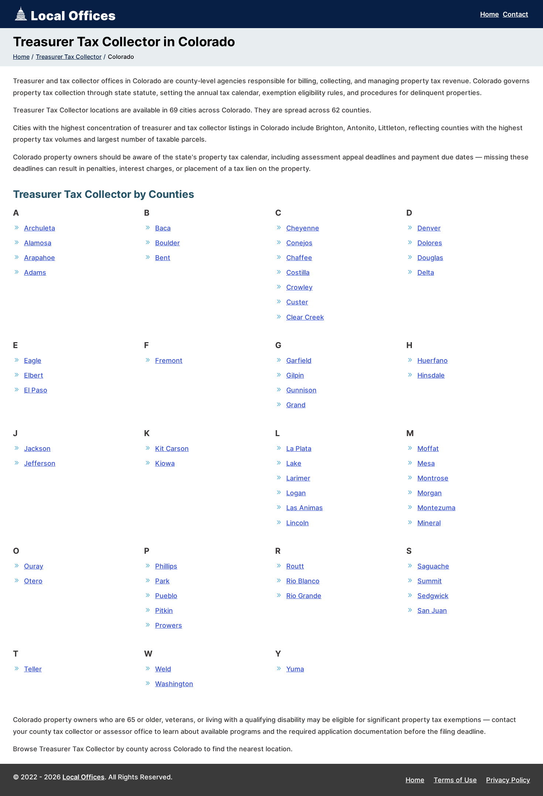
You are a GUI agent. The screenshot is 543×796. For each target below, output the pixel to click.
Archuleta (39, 228)
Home (489, 14)
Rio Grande (303, 596)
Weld (163, 669)
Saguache (433, 566)
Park (162, 581)
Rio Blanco (303, 581)
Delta (425, 272)
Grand (295, 405)
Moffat (428, 448)
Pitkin (164, 610)
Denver (429, 228)
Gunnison (301, 390)
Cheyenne (302, 228)
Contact (515, 14)
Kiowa (165, 463)
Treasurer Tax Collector (69, 56)
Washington (174, 684)
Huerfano (432, 360)
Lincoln (297, 523)
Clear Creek (305, 317)
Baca (163, 228)
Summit (429, 581)
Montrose (432, 478)
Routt (295, 566)
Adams (35, 272)
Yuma (295, 669)
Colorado (121, 56)
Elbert (33, 375)
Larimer (298, 478)
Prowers (168, 625)
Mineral (429, 523)
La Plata (298, 448)
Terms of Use (455, 780)
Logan (296, 493)
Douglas (430, 258)
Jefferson (39, 463)
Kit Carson (172, 448)
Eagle (32, 360)
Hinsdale (431, 375)
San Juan (432, 610)
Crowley (299, 287)
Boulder (167, 243)
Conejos (299, 243)
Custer (297, 302)
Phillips (166, 566)
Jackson (37, 448)
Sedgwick (432, 596)
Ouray (33, 566)
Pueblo (166, 596)
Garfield (298, 360)
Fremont (168, 360)
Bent (162, 258)
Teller (33, 669)
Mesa (426, 463)
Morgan (429, 493)
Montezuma (436, 508)
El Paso (35, 390)
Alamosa (37, 243)
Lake (293, 463)
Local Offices (83, 777)
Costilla (298, 272)
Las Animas (304, 508)
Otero (33, 581)
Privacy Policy (508, 780)
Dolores (429, 243)
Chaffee (299, 258)
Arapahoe (39, 258)
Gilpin (295, 375)
